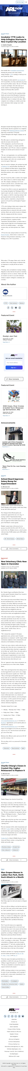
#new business (13, 303)
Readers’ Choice (14, 1034)
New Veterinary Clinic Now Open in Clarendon (14, 562)
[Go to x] (5, 1016)
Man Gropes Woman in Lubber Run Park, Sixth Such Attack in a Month (12, 874)
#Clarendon (6, 748)
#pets (23, 748)
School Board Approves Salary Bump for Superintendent (12, 481)
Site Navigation (14, 1036)
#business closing (6, 847)
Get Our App (20, 2)
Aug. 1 (4, 955)
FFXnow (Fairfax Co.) (14, 1044)
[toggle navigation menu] (26, 2)
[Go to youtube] (16, 1016)
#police (22, 984)
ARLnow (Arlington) (14, 1039)
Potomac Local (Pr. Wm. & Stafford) (14, 1051)
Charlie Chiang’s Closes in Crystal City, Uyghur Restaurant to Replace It (13, 768)
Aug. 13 (15, 955)
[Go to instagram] (12, 1016)
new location (21, 80)
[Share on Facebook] (8, 307)
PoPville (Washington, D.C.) (14, 1049)
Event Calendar (14, 1026)
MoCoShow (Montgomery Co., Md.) (14, 1046)
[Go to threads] (19, 1016)
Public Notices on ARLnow (14, 1031)
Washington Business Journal (16, 130)
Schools (3, 475)
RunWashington (14, 1053)
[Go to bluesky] (23, 1016)
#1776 (5, 303)
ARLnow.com (6, 486)
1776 (11, 74)
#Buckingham (5, 981)
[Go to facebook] (8, 1016)
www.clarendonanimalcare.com (9, 720)
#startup (22, 303)
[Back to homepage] (4, 2)
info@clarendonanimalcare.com (9, 726)
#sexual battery (5, 987)
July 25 (19, 953)
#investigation (14, 981)
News (2, 869)
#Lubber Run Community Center (9, 984)
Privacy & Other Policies (14, 1029)
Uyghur (8, 829)
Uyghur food (4, 838)
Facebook (3, 722)
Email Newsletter (14, 1024)
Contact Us (14, 1021)
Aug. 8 (8, 955)
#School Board (20, 538)
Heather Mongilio (7, 45)
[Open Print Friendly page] (19, 307)
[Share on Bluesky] (16, 307)
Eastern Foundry (5, 234)
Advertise (14, 1019)
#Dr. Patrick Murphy (9, 538)
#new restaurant (6, 850)
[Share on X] (12, 307)
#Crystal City (16, 847)
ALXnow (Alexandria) (14, 1041)
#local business (15, 748)
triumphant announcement (17, 70)
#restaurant (15, 850)
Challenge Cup (5, 166)
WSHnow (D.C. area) (14, 1056)
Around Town (5, 33)
